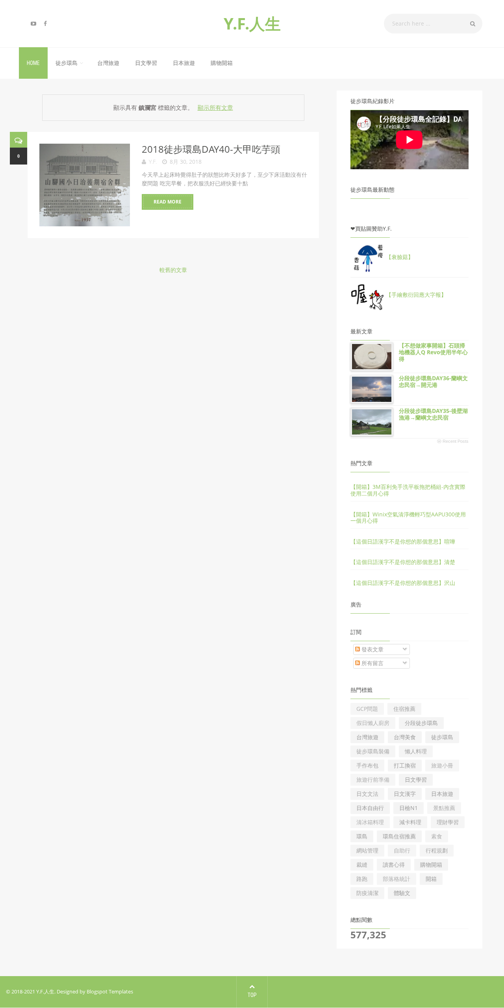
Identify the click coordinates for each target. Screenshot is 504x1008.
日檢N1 (408, 808)
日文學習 (146, 63)
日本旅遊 (184, 63)
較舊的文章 (173, 270)
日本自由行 (370, 808)
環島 (361, 836)
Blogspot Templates (110, 991)
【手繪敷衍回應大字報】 (416, 294)
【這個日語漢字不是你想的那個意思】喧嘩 (402, 541)
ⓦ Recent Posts (453, 441)
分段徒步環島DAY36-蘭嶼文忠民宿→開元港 (433, 381)
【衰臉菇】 (399, 257)
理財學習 (448, 822)
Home (33, 63)
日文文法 (367, 793)
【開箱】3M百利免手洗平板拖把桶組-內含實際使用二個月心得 (407, 490)
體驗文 (402, 893)
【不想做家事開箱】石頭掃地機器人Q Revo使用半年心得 (433, 352)
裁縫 (361, 864)
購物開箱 (222, 63)
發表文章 (372, 649)
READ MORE (168, 201)
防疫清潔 (367, 893)
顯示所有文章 (215, 108)
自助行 (402, 850)
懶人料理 (416, 751)
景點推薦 (444, 808)
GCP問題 (367, 708)
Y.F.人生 (252, 23)
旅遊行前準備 (372, 779)
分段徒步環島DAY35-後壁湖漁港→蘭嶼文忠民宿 (433, 414)
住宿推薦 (404, 708)
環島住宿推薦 (399, 836)
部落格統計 (396, 878)
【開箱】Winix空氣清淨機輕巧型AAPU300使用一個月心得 (408, 517)
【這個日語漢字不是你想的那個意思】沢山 (402, 582)
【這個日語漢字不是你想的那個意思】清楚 (402, 562)
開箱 (431, 878)
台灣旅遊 (108, 63)
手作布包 (367, 765)
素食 (436, 836)
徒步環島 (67, 63)
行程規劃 (437, 850)
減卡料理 (410, 822)
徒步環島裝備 (372, 751)
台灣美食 (405, 737)
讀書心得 (394, 864)
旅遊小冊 (442, 765)
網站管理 (367, 850)
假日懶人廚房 (372, 723)
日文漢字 (405, 793)
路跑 (361, 878)
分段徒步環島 (421, 723)
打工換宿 (405, 765)
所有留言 (372, 663)
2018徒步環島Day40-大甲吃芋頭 (211, 148)
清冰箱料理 (370, 822)
